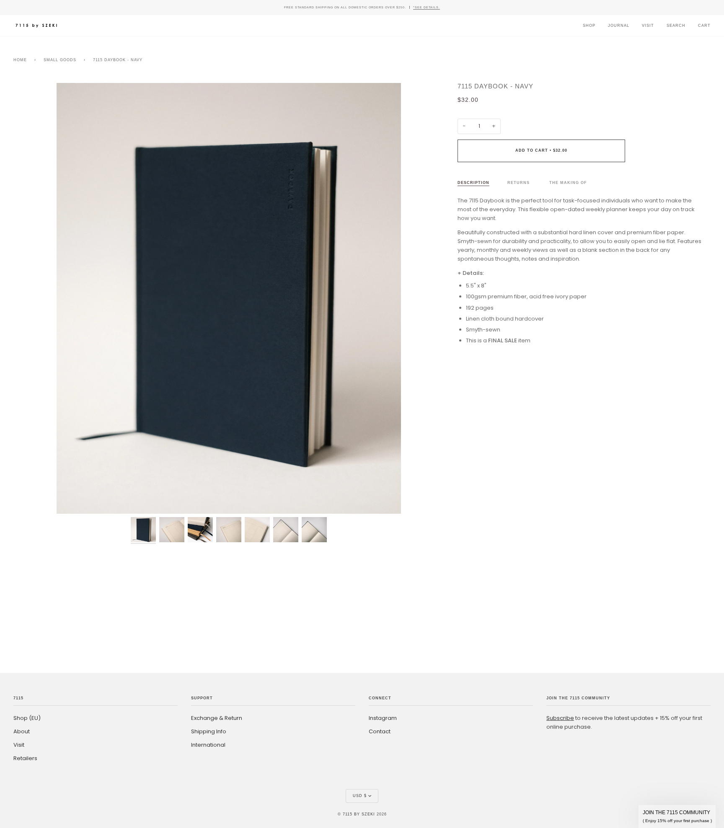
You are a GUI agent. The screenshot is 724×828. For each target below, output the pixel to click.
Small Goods (60, 60)
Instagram (383, 718)
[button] (677, 816)
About (21, 731)
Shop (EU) (27, 718)
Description (473, 183)
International (208, 745)
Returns (519, 183)
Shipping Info (208, 731)
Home (20, 60)
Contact (379, 731)
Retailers (25, 758)
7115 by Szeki (359, 814)
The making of (568, 183)
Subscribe (560, 718)
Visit (18, 745)
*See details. (426, 7)
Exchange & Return (216, 718)
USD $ (360, 796)
